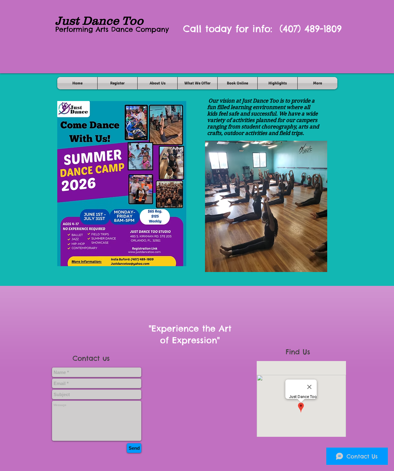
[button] (266, 206)
